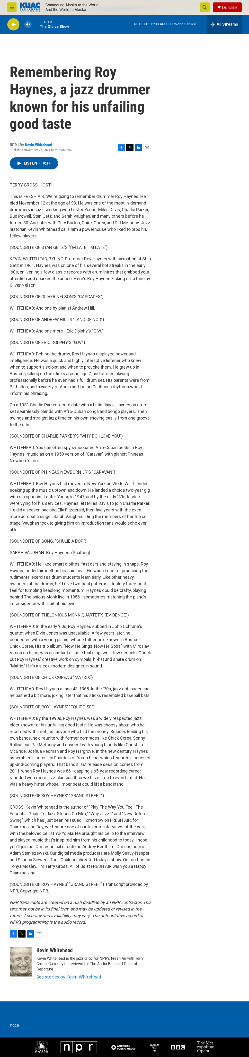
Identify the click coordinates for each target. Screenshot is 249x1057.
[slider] (35, 24)
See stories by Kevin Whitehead (68, 977)
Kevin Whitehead (38, 144)
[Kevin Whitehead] (21, 962)
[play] (13, 24)
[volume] (28, 24)
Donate (229, 7)
